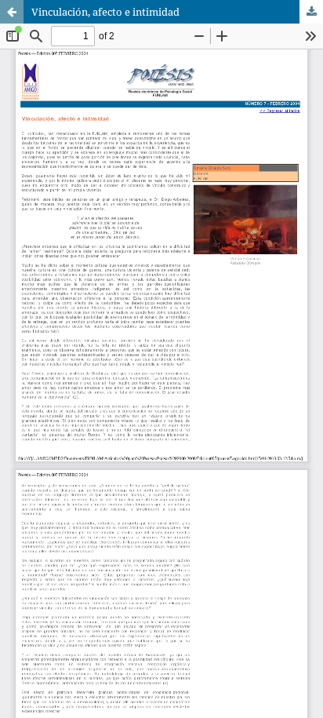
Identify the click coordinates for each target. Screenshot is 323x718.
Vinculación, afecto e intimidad (105, 12)
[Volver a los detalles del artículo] (12, 12)
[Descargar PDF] (311, 12)
